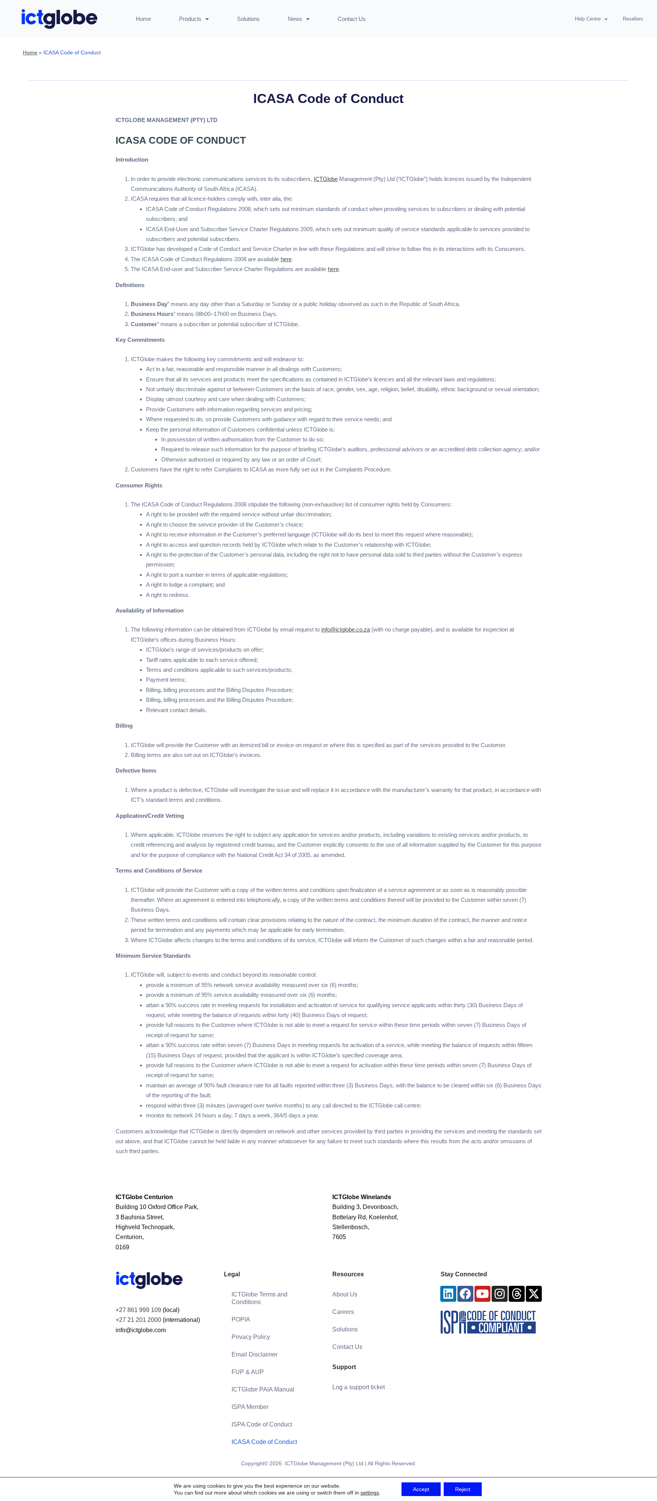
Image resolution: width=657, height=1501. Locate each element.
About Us (344, 1294)
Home (143, 19)
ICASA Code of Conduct (264, 1442)
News (295, 19)
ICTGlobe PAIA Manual (263, 1389)
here (286, 259)
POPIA (241, 1319)
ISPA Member (250, 1407)
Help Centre (588, 19)
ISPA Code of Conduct (262, 1424)
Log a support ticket (358, 1387)
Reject (462, 1489)
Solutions (248, 19)
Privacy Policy (251, 1337)
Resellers (633, 19)
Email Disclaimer (255, 1354)
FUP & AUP (248, 1372)
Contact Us (352, 19)
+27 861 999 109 (138, 1310)
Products (190, 19)
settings (369, 1493)
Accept (421, 1489)
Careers (343, 1312)
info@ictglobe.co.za (345, 629)
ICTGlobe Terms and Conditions (259, 1298)
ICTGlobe (326, 179)
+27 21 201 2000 (138, 1320)
